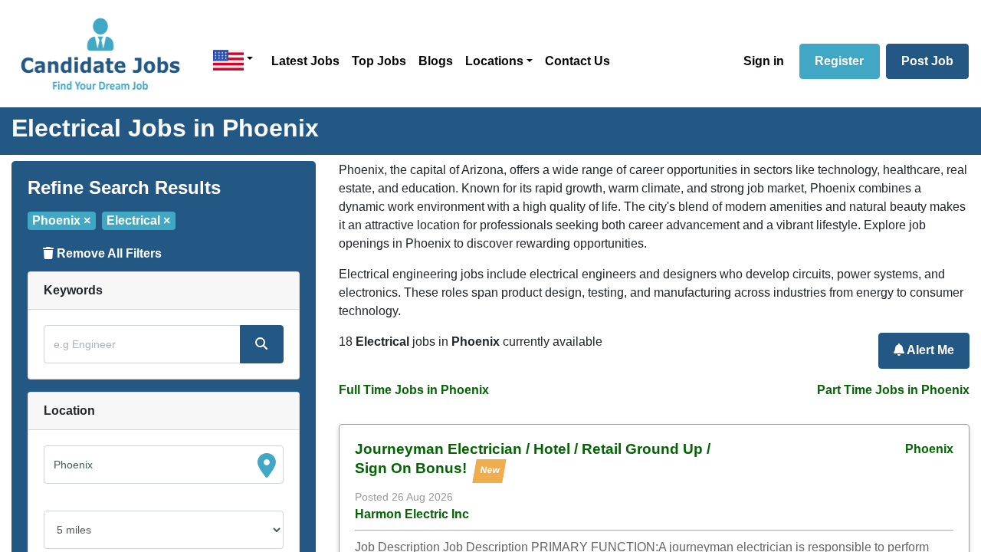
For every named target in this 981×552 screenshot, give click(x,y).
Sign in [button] (763, 60)
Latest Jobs (305, 60)
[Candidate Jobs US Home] (100, 53)
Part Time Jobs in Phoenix (893, 389)
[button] (233, 60)
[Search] (261, 344)
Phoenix (929, 448)
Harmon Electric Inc (412, 514)
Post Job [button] (927, 60)
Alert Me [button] (929, 349)
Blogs (435, 60)
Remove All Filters (108, 253)
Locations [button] (494, 60)
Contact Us (577, 60)
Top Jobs (379, 60)
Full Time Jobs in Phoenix (414, 389)
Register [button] (839, 60)
